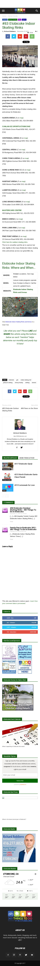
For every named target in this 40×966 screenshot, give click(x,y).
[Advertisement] (20, 4)
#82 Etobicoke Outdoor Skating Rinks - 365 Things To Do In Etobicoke (23, 509)
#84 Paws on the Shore (29, 408)
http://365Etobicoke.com (20, 436)
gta (17, 380)
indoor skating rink (26, 380)
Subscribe (33, 632)
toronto (34, 382)
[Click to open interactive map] (20, 307)
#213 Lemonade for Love (24, 485)
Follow (34, 622)
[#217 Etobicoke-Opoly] (7, 466)
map (21, 118)
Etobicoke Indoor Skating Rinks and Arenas (19, 322)
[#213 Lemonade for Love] (7, 488)
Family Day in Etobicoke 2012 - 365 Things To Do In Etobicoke (23, 528)
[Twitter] (22, 447)
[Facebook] (18, 447)
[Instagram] (14, 955)
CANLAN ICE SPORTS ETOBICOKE (16, 126)
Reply (11, 521)
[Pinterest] (20, 955)
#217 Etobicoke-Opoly (23, 464)
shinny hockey (19, 382)
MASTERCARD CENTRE (12, 210)
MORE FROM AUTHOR (26, 458)
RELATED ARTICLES (10, 458)
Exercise (5, 19)
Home (4, 16)
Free (20, 19)
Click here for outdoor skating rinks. (15, 242)
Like (35, 618)
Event (4, 490)
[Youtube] (32, 955)
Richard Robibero (10, 31)
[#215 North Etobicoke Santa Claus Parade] (7, 477)
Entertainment (6, 469)
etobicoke (11, 380)
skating (27, 382)
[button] (37, 11)
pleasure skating (7, 382)
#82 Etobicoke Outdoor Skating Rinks (10, 409)
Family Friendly (13, 16)
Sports (24, 19)
